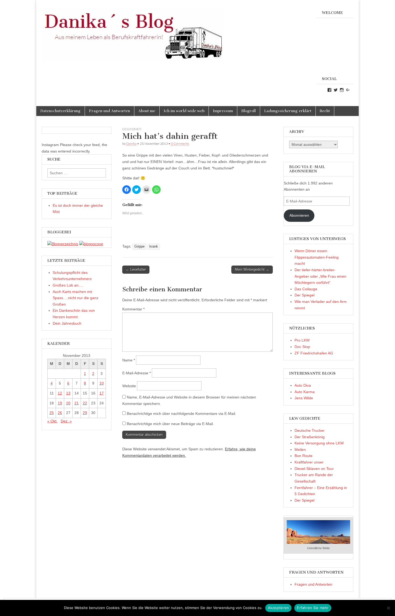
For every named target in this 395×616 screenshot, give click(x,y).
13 (68, 393)
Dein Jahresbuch (67, 323)
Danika (131, 144)
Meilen (300, 449)
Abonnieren (299, 215)
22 (85, 403)
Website (129, 386)
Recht (325, 111)
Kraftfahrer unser (309, 462)
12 (60, 393)
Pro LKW (302, 340)
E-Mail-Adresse (136, 373)
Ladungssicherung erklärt (287, 111)
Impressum (223, 111)
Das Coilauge (306, 289)
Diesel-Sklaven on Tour (314, 468)
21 (76, 403)
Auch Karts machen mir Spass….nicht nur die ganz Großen (75, 297)
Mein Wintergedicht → (252, 269)
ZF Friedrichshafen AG (314, 353)
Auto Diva (303, 385)
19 (60, 403)
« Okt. (52, 421)
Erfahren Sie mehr (312, 608)
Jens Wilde (304, 398)
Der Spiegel (304, 295)
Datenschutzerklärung (60, 111)
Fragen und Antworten (109, 111)
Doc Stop (302, 347)
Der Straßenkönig (310, 437)
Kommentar (133, 309)
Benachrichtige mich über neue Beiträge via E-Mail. (170, 424)
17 (101, 393)
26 (60, 413)
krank (153, 246)
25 (51, 413)
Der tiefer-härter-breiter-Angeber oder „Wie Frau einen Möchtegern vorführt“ (320, 276)
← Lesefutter (136, 269)
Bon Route (304, 456)
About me (146, 111)
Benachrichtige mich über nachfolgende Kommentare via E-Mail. (181, 413)
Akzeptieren (278, 608)
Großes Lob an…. (68, 285)
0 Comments (180, 144)
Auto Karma (305, 392)
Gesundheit (132, 129)
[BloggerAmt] (62, 244)
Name (128, 360)
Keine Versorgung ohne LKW (319, 443)
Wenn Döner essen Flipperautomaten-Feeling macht (317, 257)
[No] (388, 608)
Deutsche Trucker (310, 430)
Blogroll (248, 111)
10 (101, 383)
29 (85, 413)
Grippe (139, 246)
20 (68, 403)
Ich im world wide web (184, 111)
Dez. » (66, 421)
